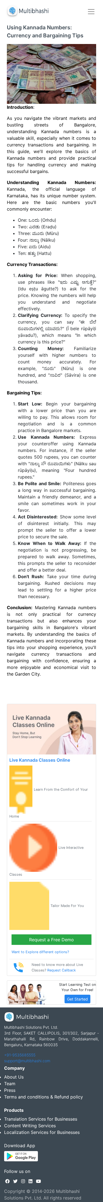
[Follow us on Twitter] (15, 1181)
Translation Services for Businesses (40, 1119)
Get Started (77, 999)
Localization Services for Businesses (42, 1132)
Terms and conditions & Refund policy (43, 1097)
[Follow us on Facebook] (7, 1181)
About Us (14, 1077)
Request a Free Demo (51, 939)
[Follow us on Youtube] (38, 1181)
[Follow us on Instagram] (23, 1181)
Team (9, 1083)
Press (9, 1090)
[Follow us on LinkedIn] (30, 1181)
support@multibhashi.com (27, 1060)
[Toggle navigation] (91, 11)
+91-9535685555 (19, 1055)
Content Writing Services (30, 1125)
